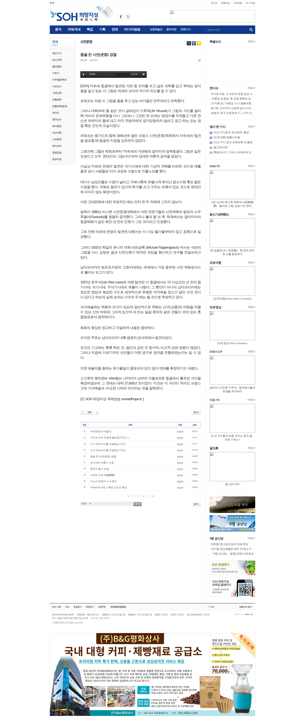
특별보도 (215, 41)
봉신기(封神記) (219, 214)
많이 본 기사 (217, 126)
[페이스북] (194, 43)
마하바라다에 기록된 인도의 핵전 (108, 487)
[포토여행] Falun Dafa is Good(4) (232, 298)
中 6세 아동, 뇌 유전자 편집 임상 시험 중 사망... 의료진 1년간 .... (248, 93)
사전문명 (56, 139)
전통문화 (56, 99)
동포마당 (56, 159)
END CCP (216, 351)
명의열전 (56, 126)
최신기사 (56, 53)
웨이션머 (56, 145)
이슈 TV (215, 400)
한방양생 (56, 152)
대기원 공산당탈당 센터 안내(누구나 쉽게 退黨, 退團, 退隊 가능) (248, 548)
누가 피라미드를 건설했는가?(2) (107, 450)
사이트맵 (237, 3)
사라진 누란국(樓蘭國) (102, 475)
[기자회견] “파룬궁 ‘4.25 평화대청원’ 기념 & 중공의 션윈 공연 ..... (249, 103)
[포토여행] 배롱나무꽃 (227, 137)
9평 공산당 (216, 538)
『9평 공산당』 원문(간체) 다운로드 (232, 553)
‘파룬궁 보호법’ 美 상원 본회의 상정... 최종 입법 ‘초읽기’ (244, 98)
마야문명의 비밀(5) (100, 431)
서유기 (55, 73)
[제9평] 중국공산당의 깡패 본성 (229, 544)
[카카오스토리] (199, 43)
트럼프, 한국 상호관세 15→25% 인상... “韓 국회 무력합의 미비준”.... (251, 112)
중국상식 (56, 119)
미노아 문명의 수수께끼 (103, 481)
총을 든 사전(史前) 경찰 (103, 456)
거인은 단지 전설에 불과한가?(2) (109, 437)
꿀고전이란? (221, 147)
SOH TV (215, 166)
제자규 (55, 112)
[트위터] (189, 43)
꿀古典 (214, 448)
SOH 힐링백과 (59, 79)
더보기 (251, 41)
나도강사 (56, 86)
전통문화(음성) (59, 106)
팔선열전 (56, 66)
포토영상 (215, 307)
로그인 (214, 3)
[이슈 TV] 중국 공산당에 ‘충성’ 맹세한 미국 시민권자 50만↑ (249, 132)
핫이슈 (214, 88)
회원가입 (225, 3)
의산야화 (56, 132)
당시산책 (56, 59)
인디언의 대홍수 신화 (102, 462)
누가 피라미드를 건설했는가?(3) (107, 444)
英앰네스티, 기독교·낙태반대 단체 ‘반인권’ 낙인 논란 (245, 152)
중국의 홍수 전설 (99, 468)
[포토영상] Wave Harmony (232, 343)
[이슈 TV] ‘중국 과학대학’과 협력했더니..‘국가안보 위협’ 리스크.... (253, 142)
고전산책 (56, 93)
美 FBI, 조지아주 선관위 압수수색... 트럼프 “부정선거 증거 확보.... (249, 108)
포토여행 (215, 262)
